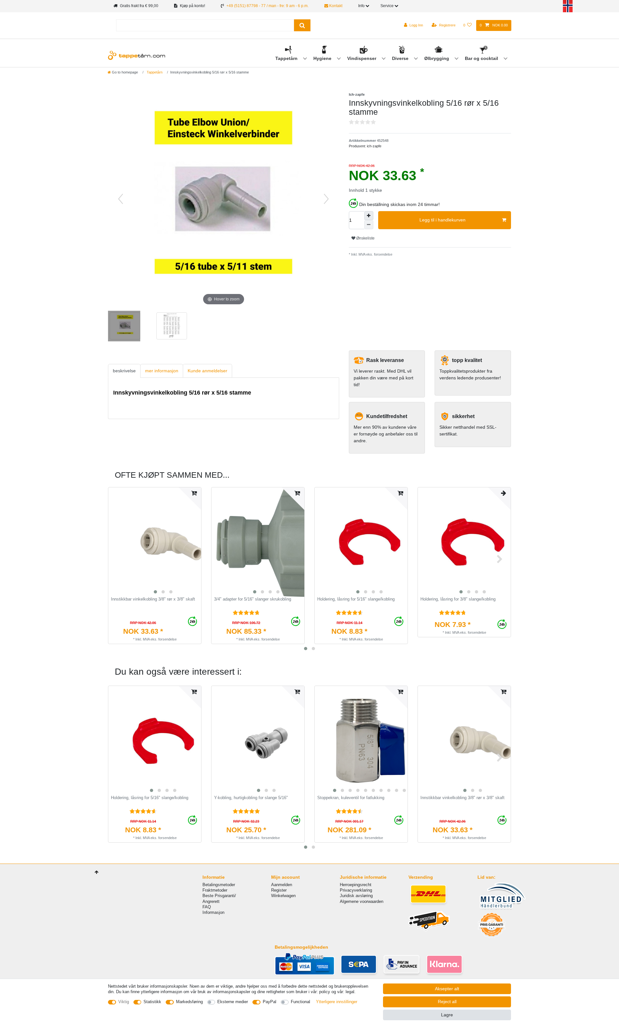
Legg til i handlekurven (442, 219)
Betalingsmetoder (218, 884)
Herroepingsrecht (355, 884)
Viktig (123, 1001)
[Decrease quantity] (368, 224)
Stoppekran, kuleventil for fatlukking (350, 798)
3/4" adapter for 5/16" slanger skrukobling (252, 599)
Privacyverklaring (356, 890)
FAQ (206, 907)
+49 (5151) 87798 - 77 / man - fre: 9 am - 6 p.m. (267, 6)
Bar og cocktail (482, 58)
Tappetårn (287, 58)
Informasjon (213, 912)
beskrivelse (124, 370)
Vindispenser (362, 58)
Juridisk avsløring (356, 895)
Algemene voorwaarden (361, 901)
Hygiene (323, 58)
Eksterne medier (232, 1001)
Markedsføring (189, 1001)
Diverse (401, 58)
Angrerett (211, 901)
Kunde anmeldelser (207, 370)
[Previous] (120, 199)
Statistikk (152, 1001)
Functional (300, 1001)
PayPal (269, 1001)
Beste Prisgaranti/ (219, 895)
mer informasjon (161, 370)
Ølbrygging (437, 58)
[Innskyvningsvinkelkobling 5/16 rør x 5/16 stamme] (124, 327)
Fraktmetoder (214, 890)
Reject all (447, 1001)
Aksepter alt (447, 988)
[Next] (326, 199)
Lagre (447, 1014)
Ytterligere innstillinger (336, 1001)
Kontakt (335, 6)
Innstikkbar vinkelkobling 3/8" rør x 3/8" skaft (153, 599)
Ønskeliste (365, 238)
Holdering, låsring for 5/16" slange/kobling (356, 599)
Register (279, 890)
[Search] (302, 25)
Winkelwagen (283, 895)
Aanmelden (281, 884)
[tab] (124, 371)
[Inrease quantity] (368, 215)
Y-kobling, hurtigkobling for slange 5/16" (251, 798)
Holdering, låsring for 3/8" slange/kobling (458, 599)
